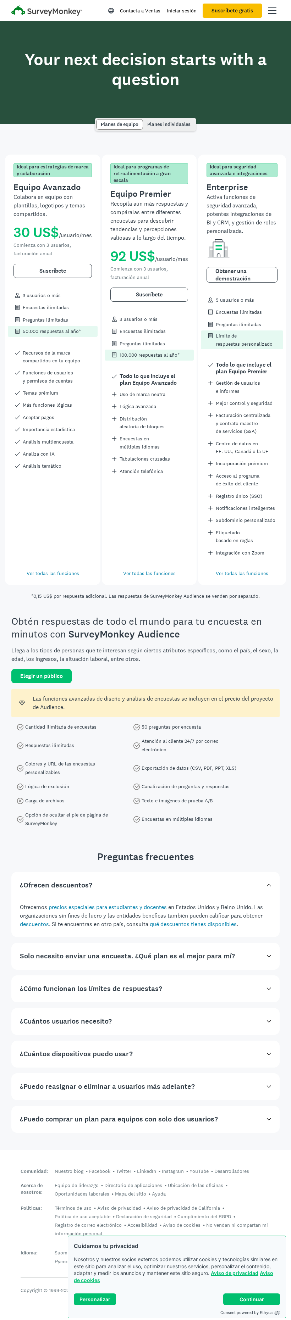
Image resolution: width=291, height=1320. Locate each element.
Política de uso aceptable (82, 1216)
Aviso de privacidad (234, 1273)
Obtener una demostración (233, 274)
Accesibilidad (142, 1225)
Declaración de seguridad (144, 1216)
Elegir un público (41, 676)
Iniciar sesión (182, 10)
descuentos (34, 924)
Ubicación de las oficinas (195, 1185)
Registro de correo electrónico (88, 1225)
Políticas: (31, 1208)
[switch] (98, 121)
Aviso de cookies (182, 1225)
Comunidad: (34, 1171)
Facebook (99, 1171)
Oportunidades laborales (82, 1194)
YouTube (199, 1171)
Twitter (123, 1171)
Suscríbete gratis (232, 10)
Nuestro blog (69, 1171)
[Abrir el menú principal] (272, 11)
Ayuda (159, 1194)
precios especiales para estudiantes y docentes (108, 907)
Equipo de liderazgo (77, 1185)
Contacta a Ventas (140, 10)
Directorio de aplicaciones (133, 1185)
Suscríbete (52, 270)
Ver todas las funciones (53, 573)
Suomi (62, 1252)
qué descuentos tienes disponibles (193, 924)
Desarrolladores (231, 1171)
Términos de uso (73, 1208)
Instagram (173, 1171)
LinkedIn (146, 1171)
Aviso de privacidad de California (183, 1208)
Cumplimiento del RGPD (204, 1216)
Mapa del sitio (130, 1194)
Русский (64, 1261)
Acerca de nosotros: (32, 1189)
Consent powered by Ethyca (246, 1312)
